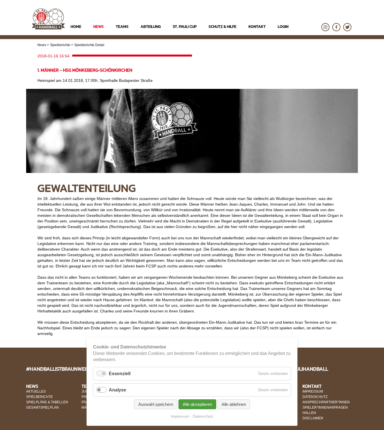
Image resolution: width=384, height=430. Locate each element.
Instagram (325, 27)
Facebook (336, 27)
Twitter (347, 27)
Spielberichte (60, 45)
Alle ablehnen (234, 404)
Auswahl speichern (155, 404)
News (41, 45)
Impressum (180, 416)
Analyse (117, 390)
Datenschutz (203, 416)
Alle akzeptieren (197, 404)
